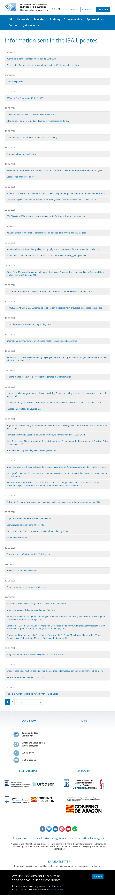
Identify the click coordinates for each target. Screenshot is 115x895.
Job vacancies (32, 25)
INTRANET (71, 9)
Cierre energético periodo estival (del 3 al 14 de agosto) (32, 137)
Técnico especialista (16, 81)
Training (55, 19)
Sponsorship (94, 19)
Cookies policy (55, 889)
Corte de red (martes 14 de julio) (21, 176)
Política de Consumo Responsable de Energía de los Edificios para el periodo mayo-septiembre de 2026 (53, 502)
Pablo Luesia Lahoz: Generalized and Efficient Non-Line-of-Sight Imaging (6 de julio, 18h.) (47, 255)
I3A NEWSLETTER (58, 861)
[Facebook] (42, 828)
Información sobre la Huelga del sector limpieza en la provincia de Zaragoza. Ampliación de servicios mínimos (56, 467)
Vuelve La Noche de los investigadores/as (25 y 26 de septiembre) (36, 603)
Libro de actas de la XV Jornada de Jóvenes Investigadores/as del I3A (38, 121)
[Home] (27, 7)
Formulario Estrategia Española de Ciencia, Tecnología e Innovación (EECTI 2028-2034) (46, 434)
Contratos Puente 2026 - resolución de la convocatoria (31, 114)
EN (59, 9)
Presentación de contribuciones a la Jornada (26, 587)
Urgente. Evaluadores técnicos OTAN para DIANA (29, 518)
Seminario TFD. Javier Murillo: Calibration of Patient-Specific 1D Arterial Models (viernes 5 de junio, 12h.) (54, 402)
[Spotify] (75, 828)
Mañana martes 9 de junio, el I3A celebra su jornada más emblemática (39, 376)
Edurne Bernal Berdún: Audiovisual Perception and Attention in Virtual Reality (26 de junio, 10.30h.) (51, 291)
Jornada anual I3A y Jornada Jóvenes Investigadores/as (31, 450)
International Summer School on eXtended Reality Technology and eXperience (42, 341)
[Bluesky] (49, 828)
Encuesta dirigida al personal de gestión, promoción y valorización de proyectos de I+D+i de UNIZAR (52, 199)
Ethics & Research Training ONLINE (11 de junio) (28, 554)
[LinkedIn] (55, 828)
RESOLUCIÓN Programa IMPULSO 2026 (25, 98)
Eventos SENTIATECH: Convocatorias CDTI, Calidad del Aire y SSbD (37, 531)
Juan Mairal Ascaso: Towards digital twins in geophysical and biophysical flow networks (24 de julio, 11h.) (54, 249)
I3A (10, 19)
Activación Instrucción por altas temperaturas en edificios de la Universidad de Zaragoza (46, 232)
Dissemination (73, 19)
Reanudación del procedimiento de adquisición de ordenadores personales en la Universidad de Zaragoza (54, 170)
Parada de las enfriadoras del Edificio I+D (25, 677)
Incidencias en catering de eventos (22, 570)
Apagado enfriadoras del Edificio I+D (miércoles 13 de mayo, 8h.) (36, 654)
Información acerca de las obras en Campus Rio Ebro (31, 610)
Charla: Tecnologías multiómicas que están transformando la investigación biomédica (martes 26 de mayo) (55, 671)
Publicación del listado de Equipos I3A (24, 408)
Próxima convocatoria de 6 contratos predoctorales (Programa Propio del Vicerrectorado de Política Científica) (56, 193)
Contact (14, 25)
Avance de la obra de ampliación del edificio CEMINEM (31, 58)
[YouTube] (68, 828)
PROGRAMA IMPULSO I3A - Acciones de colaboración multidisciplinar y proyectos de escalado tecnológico (54, 307)
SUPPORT (87, 9)
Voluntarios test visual (17, 537)
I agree (98, 876)
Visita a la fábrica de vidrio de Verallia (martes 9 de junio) (32, 693)
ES (53, 9)
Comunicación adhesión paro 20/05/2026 (25, 525)
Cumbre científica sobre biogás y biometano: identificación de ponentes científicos (44, 65)
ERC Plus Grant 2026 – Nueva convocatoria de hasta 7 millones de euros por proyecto (46, 216)
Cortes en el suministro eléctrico (21, 154)
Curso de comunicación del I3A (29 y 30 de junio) (29, 324)
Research (23, 19)
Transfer (39, 19)
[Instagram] (62, 828)
